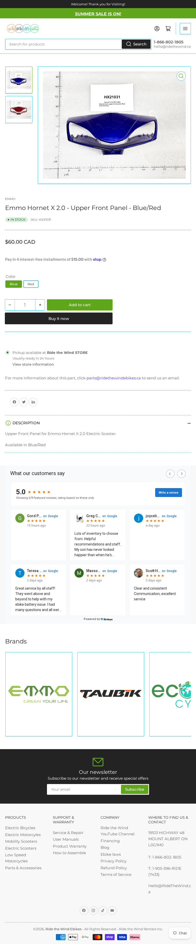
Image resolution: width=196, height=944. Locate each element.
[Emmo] (39, 694)
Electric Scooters (20, 848)
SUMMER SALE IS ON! (98, 13)
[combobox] (78, 44)
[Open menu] (185, 28)
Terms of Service (116, 874)
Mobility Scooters (21, 841)
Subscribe (134, 789)
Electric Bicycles (20, 827)
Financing (110, 840)
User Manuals (66, 839)
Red (31, 284)
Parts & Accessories (23, 867)
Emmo (10, 199)
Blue (14, 284)
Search (139, 44)
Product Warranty (70, 846)
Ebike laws (111, 854)
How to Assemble (69, 852)
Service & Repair (68, 832)
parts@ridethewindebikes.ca (114, 378)
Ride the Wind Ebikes (63, 929)
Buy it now (58, 318)
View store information (33, 364)
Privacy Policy (114, 861)
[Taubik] (111, 694)
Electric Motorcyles (23, 834)
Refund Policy (114, 867)
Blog (105, 847)
